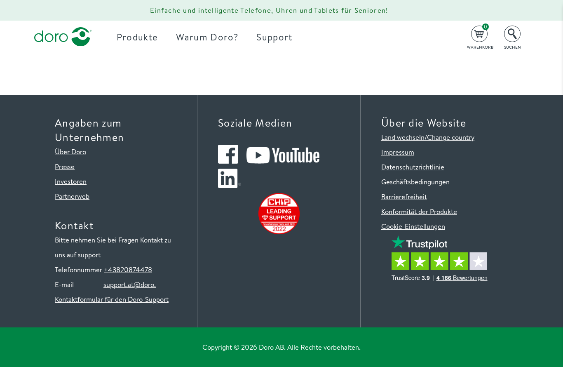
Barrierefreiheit (404, 196)
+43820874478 (128, 269)
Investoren (71, 181)
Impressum (397, 152)
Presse (65, 166)
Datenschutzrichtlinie (412, 167)
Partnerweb (72, 196)
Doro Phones (58, 10)
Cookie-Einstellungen (413, 226)
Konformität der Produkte (419, 211)
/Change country (449, 137)
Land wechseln (403, 137)
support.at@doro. (129, 284)
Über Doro (70, 151)
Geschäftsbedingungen (415, 181)
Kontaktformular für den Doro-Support (112, 299)
